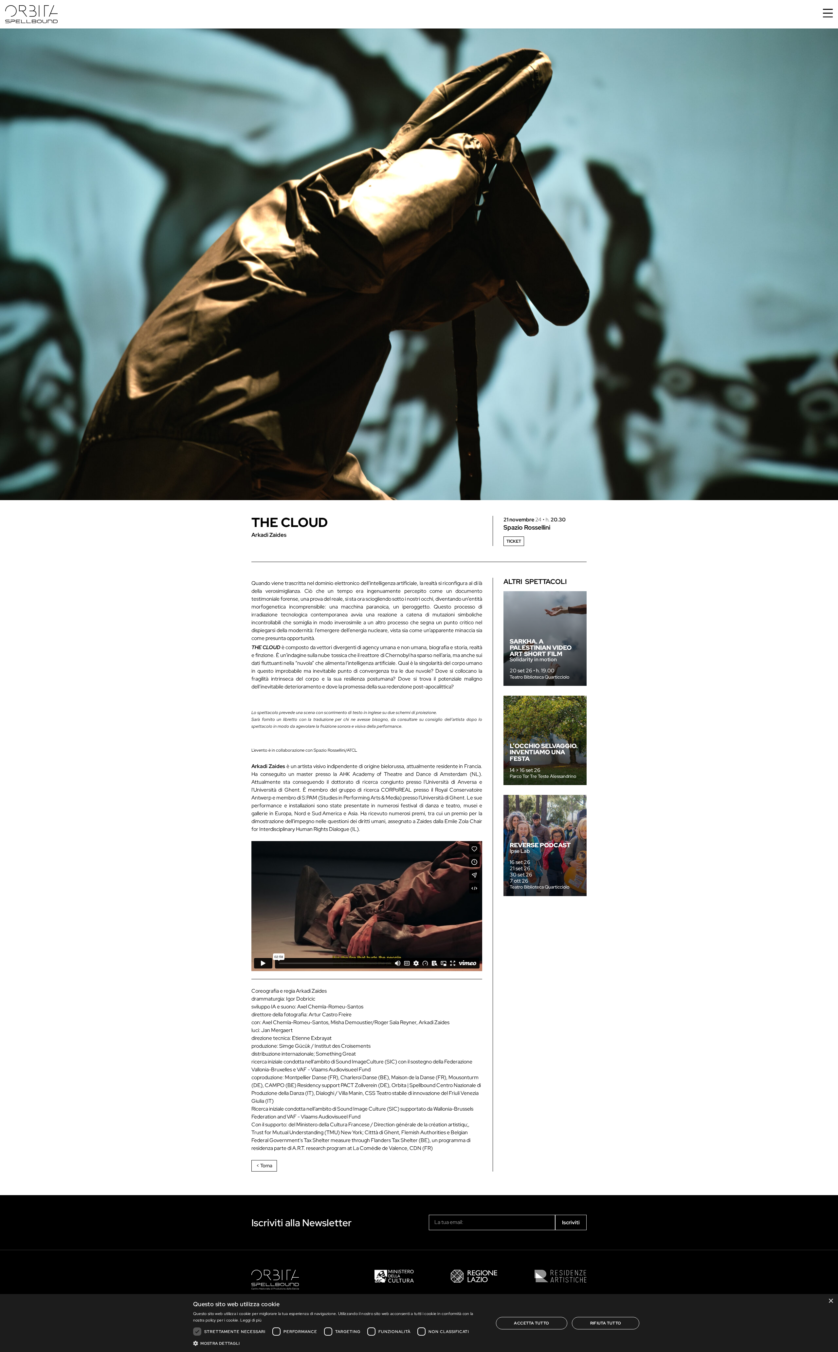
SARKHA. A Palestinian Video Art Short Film (541, 647)
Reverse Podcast (540, 845)
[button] (339, 1343)
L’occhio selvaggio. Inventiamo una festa (544, 752)
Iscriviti (571, 1222)
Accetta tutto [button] (531, 1323)
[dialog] (419, 1323)
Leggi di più (251, 1320)
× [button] (830, 1301)
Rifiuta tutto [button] (605, 1323)
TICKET (513, 541)
